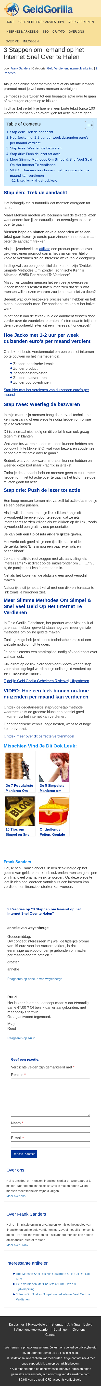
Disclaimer (16, 1324)
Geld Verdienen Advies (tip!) (41, 22)
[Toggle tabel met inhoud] (86, 125)
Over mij (12, 41)
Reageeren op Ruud (21, 1038)
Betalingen (60, 1329)
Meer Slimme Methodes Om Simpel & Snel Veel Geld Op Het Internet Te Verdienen (51, 162)
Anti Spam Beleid (79, 1324)
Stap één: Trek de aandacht (31, 132)
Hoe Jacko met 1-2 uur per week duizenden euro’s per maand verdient (49, 140)
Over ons (76, 31)
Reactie (18, 1075)
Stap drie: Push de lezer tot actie (35, 154)
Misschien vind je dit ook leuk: (37, 180)
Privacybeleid (37, 1324)
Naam (17, 1123)
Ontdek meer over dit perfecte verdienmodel (39, 736)
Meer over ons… (17, 1196)
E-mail (17, 1138)
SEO (45, 31)
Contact (50, 1335)
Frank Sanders (20, 68)
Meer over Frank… (18, 1245)
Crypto (58, 31)
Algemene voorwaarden (32, 1329)
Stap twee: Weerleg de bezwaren (36, 148)
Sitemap (57, 1324)
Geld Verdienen (81, 22)
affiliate (44, 249)
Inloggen (31, 41)
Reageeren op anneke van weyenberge (34, 979)
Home (10, 22)
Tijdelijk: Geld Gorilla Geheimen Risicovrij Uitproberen (46, 681)
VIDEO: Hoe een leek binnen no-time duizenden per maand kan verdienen (50, 172)
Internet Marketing (22, 31)
